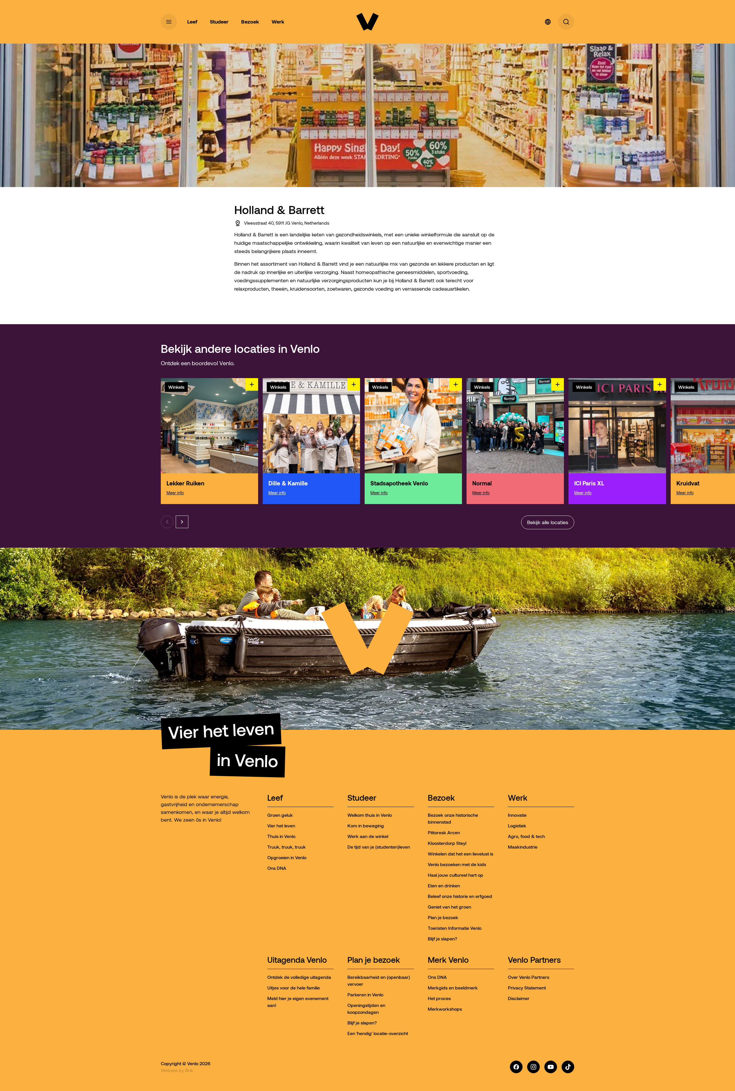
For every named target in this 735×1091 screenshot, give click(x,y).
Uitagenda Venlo (297, 960)
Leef (275, 798)
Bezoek (441, 798)
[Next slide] (182, 522)
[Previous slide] (167, 522)
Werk (517, 798)
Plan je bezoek (373, 960)
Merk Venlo (448, 960)
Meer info (175, 493)
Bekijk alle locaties (547, 522)
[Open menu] (169, 22)
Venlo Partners (534, 960)
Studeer (361, 798)
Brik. (189, 1070)
